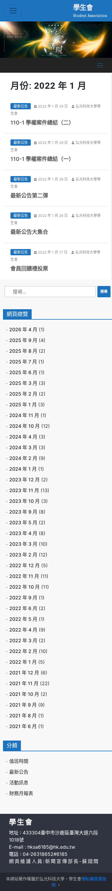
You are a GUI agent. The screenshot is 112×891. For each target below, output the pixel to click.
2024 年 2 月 (23, 458)
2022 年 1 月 (23, 662)
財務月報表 (21, 793)
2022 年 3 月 (23, 640)
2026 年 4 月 (23, 329)
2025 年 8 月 (23, 351)
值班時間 (18, 761)
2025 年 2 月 (23, 394)
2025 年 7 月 (23, 362)
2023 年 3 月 (23, 544)
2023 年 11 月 (24, 490)
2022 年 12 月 (24, 565)
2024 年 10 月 (24, 426)
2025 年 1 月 (23, 405)
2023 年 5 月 (23, 522)
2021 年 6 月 (23, 726)
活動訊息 (18, 783)
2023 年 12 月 (24, 480)
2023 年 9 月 (23, 512)
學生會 (83, 7)
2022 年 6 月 (23, 608)
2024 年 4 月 (23, 437)
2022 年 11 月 (24, 576)
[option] (56, 39)
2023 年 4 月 (23, 533)
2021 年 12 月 (24, 673)
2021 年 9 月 (23, 705)
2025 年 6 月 (23, 372)
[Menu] (100, 65)
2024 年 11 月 (24, 415)
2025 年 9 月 (23, 340)
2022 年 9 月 (23, 598)
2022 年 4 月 (23, 630)
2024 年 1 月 (23, 469)
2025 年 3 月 (23, 383)
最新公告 (20, 106)
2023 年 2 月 (23, 555)
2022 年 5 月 (23, 619)
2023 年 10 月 (24, 501)
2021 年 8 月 (23, 716)
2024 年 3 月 (23, 447)
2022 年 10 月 (24, 587)
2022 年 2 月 (23, 651)
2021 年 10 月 (24, 694)
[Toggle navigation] (13, 11)
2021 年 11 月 (24, 683)
